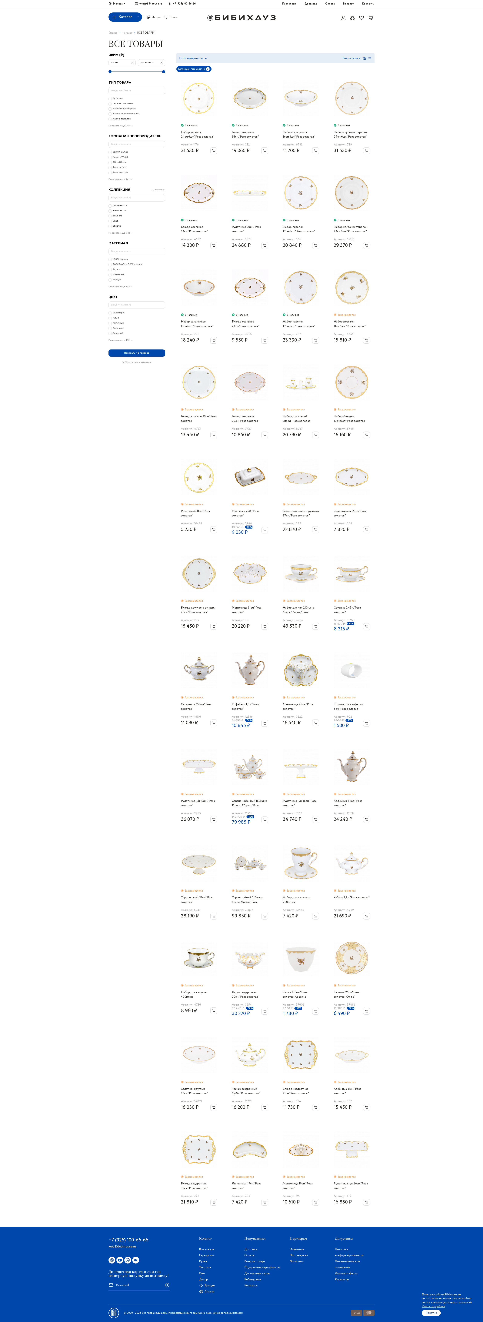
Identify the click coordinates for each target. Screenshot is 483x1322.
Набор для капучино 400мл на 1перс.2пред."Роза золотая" (194, 994)
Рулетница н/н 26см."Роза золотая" (351, 1185)
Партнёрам (289, 4)
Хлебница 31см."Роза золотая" (347, 1091)
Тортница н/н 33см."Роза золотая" (197, 899)
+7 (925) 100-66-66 (184, 4)
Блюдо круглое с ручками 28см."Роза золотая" (198, 610)
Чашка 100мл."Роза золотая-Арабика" (295, 994)
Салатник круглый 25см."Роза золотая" (194, 1091)
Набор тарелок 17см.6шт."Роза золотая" (299, 229)
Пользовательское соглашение (347, 1264)
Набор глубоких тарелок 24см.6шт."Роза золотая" (350, 134)
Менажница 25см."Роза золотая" (298, 706)
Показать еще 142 (119, 286)
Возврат (348, 4)
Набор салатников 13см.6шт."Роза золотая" (197, 323)
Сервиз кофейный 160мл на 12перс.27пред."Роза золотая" (249, 803)
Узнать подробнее (433, 1306)
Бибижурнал (252, 1279)
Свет (202, 1273)
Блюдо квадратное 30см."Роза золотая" (194, 1185)
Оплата (330, 4)
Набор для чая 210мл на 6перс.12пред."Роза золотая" (299, 610)
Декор (203, 1279)
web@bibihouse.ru (150, 4)
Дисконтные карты (257, 1273)
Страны (209, 1291)
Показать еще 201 (119, 126)
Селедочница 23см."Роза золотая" (350, 513)
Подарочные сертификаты (262, 1267)
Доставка (311, 4)
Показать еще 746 (119, 233)
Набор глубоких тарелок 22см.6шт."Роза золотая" (350, 229)
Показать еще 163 (119, 340)
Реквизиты (342, 1279)
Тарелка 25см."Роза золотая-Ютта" (346, 994)
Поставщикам (299, 1255)
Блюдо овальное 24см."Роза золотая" (245, 323)
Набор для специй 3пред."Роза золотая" (297, 418)
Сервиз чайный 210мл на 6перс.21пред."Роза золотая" (247, 899)
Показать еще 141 (118, 179)
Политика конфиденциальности (349, 1252)
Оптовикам (297, 1249)
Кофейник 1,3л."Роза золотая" (245, 706)
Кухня (203, 1261)
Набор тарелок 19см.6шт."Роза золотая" (299, 323)
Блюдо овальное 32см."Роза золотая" (194, 229)
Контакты (368, 4)
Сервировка (207, 1255)
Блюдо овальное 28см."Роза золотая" (245, 418)
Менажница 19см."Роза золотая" (298, 1185)
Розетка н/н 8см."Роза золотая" (195, 513)
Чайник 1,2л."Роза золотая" (352, 897)
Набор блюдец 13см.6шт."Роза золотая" (350, 418)
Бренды (210, 1285)
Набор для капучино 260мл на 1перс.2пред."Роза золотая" (296, 899)
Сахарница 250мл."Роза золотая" (196, 706)
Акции (156, 17)
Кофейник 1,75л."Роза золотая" (348, 803)
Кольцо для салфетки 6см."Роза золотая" (348, 706)
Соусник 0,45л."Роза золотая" (347, 610)
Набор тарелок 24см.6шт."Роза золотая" (197, 134)
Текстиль (205, 1267)
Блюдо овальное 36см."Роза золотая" (245, 134)
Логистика (297, 1261)
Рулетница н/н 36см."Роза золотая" (300, 803)
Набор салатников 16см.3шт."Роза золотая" (299, 134)
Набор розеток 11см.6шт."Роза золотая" (350, 323)
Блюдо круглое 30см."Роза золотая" (199, 418)
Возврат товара (254, 1261)
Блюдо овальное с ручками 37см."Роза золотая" (301, 513)
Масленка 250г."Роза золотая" (245, 513)
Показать (136, 353)
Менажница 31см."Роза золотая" (246, 610)
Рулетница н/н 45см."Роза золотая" (198, 803)
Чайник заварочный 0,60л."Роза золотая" (246, 1091)
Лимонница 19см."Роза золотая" (246, 1185)
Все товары (206, 1249)
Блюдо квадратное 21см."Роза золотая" (296, 1091)
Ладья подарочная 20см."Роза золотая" (245, 994)
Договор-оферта (346, 1273)
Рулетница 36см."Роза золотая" (246, 229)
